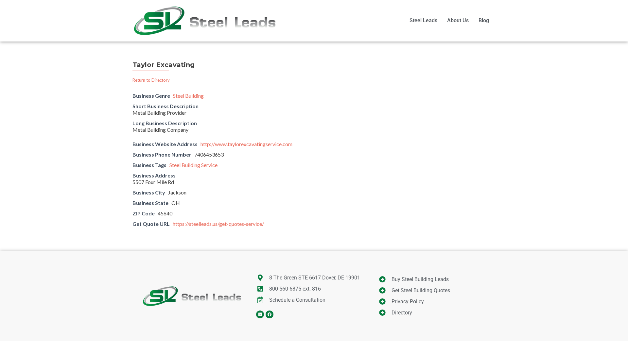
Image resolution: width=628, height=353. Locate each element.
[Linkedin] (260, 314)
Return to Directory (151, 80)
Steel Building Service (193, 165)
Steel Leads (423, 20)
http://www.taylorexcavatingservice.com (246, 144)
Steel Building (188, 95)
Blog (484, 20)
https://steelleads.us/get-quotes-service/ (218, 224)
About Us (458, 20)
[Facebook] (269, 314)
